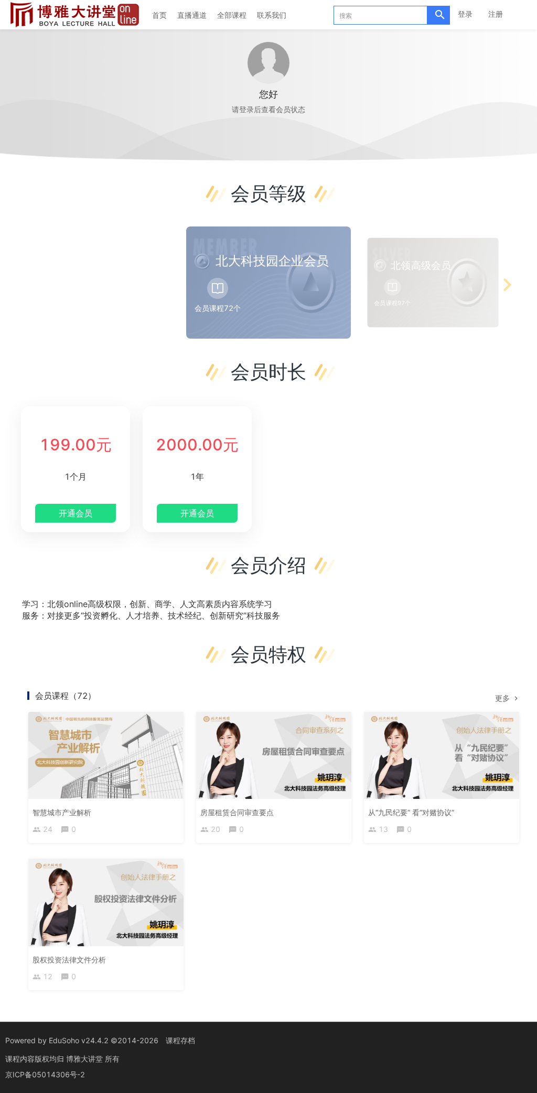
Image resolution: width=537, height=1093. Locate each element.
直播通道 (192, 14)
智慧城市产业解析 (62, 812)
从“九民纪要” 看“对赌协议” (411, 812)
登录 (465, 13)
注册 (495, 13)
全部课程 (231, 14)
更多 (503, 698)
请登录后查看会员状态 (268, 109)
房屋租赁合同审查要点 (237, 812)
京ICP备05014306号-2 (45, 1074)
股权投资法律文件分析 (69, 959)
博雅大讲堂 (85, 1058)
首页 (159, 14)
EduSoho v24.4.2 (79, 1040)
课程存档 (180, 1040)
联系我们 (271, 14)
